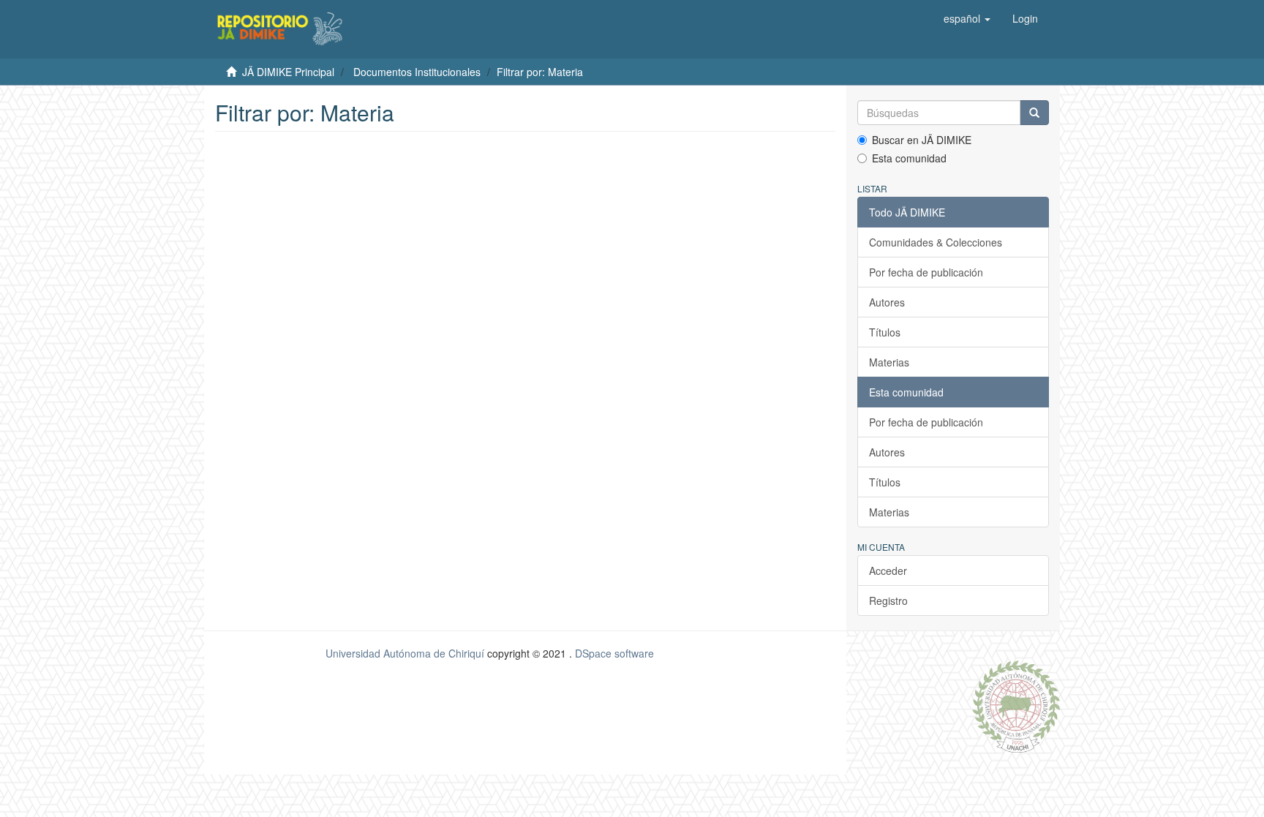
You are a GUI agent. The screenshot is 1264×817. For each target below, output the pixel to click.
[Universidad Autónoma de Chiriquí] (1016, 705)
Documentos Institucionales (417, 71)
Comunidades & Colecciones (935, 242)
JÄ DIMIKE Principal (288, 71)
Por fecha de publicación (926, 272)
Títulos (884, 332)
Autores (887, 302)
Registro (888, 600)
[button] (967, 18)
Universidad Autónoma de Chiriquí (405, 653)
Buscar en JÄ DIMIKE (921, 139)
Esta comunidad (909, 158)
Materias (889, 362)
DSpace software (614, 653)
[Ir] (1034, 112)
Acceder (888, 570)
